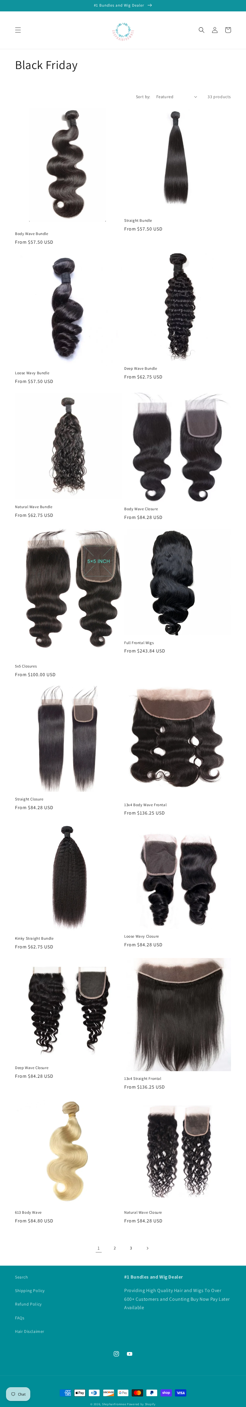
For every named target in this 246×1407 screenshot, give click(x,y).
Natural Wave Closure (143, 1212)
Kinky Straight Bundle (34, 938)
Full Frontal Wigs (139, 642)
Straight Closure (29, 799)
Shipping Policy (30, 1290)
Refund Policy (28, 1304)
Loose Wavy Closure (141, 936)
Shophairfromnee (114, 1404)
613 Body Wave (28, 1212)
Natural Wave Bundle (33, 507)
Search (21, 1277)
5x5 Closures (26, 666)
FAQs (19, 1318)
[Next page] (147, 1248)
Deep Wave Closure (31, 1067)
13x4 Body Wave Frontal (145, 805)
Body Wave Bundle (31, 233)
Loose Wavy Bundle (32, 373)
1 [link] (99, 1248)
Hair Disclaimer (29, 1331)
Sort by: (143, 96)
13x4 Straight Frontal (142, 1078)
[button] (18, 30)
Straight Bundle (138, 220)
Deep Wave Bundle (140, 368)
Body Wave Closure (141, 509)
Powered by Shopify (141, 1404)
